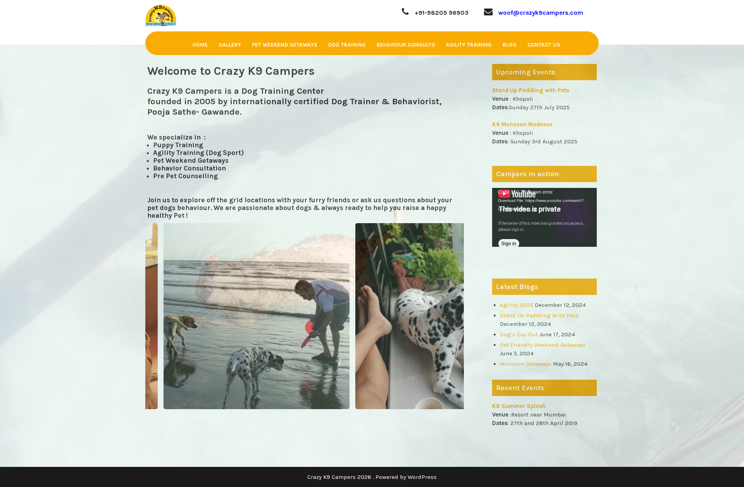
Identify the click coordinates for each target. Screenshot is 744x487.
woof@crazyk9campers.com (540, 12)
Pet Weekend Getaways (284, 44)
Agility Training (469, 44)
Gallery (230, 44)
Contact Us (543, 44)
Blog (510, 44)
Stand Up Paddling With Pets (539, 315)
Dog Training (347, 44)
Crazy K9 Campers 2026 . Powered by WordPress (372, 476)
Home (200, 44)
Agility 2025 (516, 304)
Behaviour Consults (406, 44)
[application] (544, 217)
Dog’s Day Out (519, 334)
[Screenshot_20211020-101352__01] (312, 316)
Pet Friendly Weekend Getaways (543, 344)
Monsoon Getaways (525, 363)
